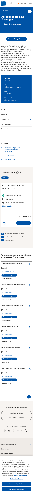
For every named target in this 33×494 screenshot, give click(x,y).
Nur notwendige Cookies (16, 484)
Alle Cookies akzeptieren (16, 489)
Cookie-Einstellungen (16, 478)
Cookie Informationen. (20, 475)
